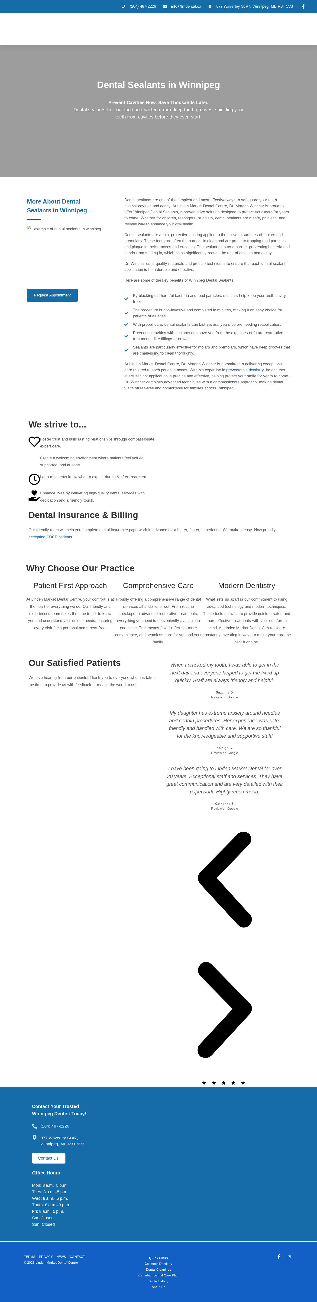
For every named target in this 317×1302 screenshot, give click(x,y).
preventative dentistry (245, 370)
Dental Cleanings (158, 1269)
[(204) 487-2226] (34, 1126)
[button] (224, 881)
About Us (158, 1287)
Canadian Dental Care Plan (158, 1275)
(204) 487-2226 (55, 1126)
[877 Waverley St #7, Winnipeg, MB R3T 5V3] (34, 1137)
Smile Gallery (158, 1281)
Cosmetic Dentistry (158, 1264)
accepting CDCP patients (50, 537)
